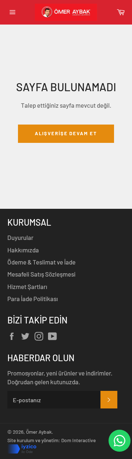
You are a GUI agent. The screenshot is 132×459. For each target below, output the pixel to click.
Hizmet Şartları (27, 286)
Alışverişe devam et (66, 133)
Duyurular (20, 237)
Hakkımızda (23, 249)
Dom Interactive (78, 440)
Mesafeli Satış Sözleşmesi (41, 274)
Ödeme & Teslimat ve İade (41, 262)
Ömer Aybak (39, 432)
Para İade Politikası (32, 298)
